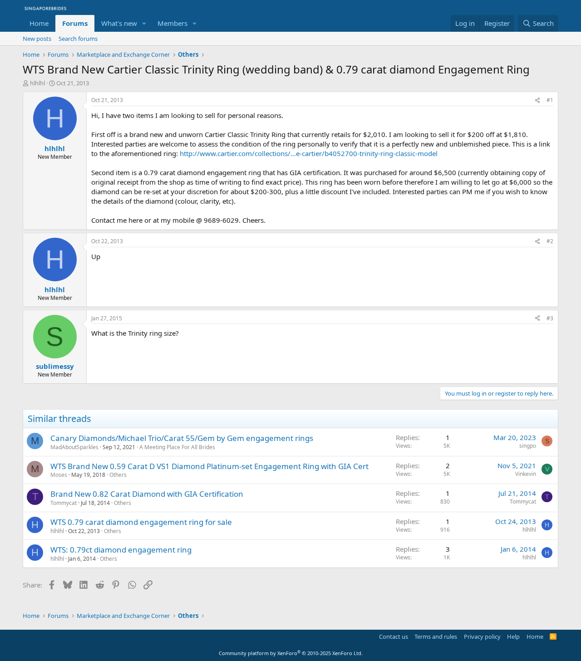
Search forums (78, 38)
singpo (527, 446)
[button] (144, 23)
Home (39, 23)
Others (118, 475)
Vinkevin (525, 474)
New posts (37, 38)
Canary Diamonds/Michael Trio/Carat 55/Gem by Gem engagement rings (181, 438)
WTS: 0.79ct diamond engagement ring (121, 549)
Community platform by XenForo (291, 653)
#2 (550, 241)
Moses (58, 475)
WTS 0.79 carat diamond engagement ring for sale (141, 522)
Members (172, 23)
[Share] (537, 100)
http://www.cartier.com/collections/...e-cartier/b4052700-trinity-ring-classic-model (309, 153)
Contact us (393, 636)
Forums (75, 23)
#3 (550, 318)
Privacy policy (482, 636)
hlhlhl (37, 83)
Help (513, 636)
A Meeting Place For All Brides (177, 447)
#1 (550, 100)
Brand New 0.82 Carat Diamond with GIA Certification (146, 494)
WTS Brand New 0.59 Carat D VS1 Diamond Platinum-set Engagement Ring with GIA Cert (209, 466)
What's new (119, 23)
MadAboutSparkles (74, 447)
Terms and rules (435, 636)
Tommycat (63, 503)
